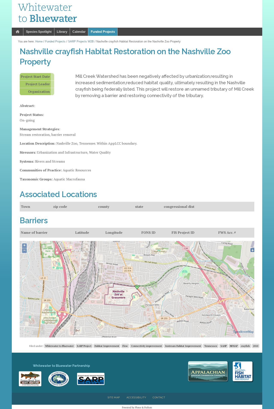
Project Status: (32, 114)
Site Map (113, 397)
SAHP (223, 346)
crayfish (245, 346)
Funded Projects (103, 31)
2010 (255, 346)
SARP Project (84, 346)
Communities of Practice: (41, 170)
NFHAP (234, 346)
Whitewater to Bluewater (59, 346)
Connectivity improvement (146, 346)
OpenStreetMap (243, 332)
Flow (125, 346)
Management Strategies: (40, 129)
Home (17, 32)
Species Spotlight (39, 31)
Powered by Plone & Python (137, 407)
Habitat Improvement (107, 346)
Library (62, 31)
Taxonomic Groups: (36, 179)
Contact (159, 397)
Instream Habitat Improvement (183, 346)
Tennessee (210, 346)
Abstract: (27, 105)
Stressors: (28, 152)
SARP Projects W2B (81, 41)
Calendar (79, 31)
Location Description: (37, 143)
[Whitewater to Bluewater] (47, 13)
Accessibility (136, 397)
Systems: (27, 161)
